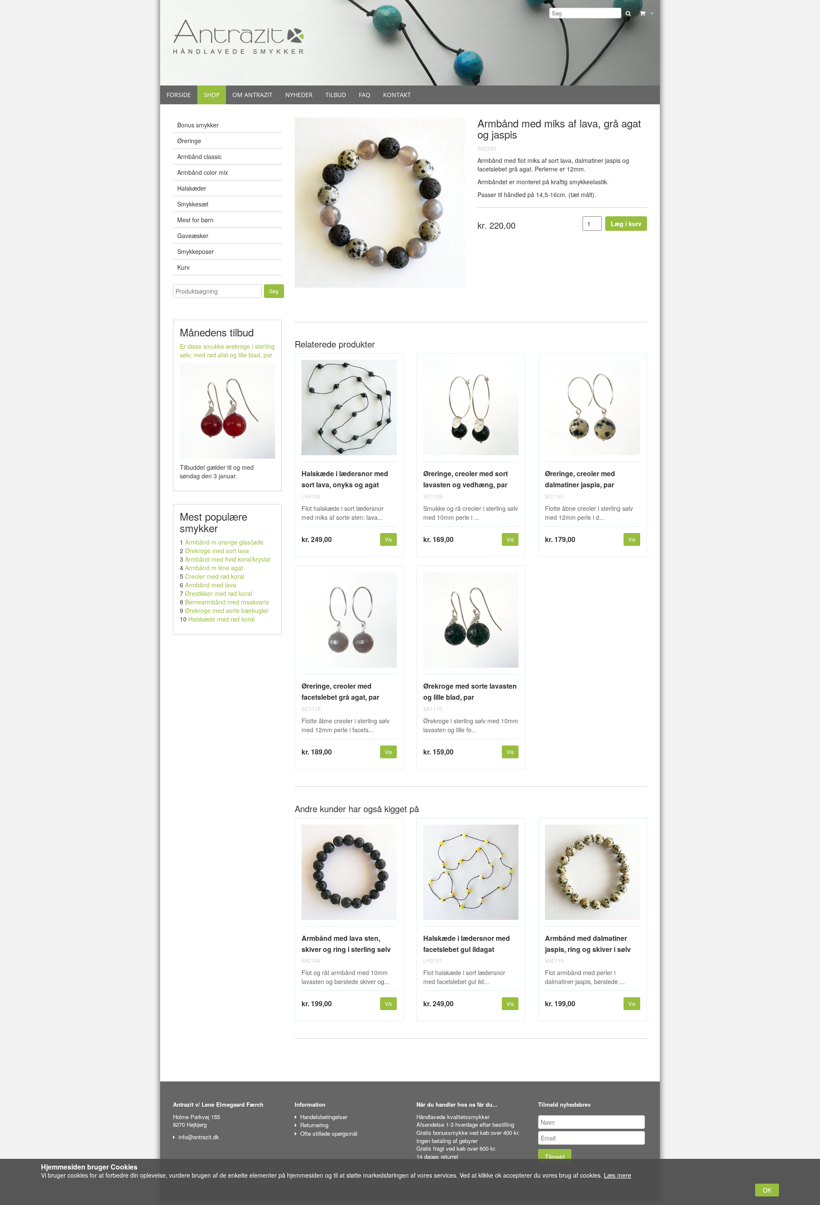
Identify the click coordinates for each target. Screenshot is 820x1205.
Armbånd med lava (210, 584)
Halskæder (191, 188)
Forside (179, 95)
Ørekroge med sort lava (217, 550)
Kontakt (397, 95)
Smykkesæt (192, 204)
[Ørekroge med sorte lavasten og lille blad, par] (470, 623)
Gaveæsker (192, 235)
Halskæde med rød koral (221, 619)
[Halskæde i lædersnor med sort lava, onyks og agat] (349, 411)
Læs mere (617, 1175)
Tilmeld (555, 1156)
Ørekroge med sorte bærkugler (227, 610)
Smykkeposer (195, 251)
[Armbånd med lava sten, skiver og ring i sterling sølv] (349, 876)
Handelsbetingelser (323, 1117)
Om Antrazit (252, 95)
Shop (212, 95)
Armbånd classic (199, 156)
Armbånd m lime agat (214, 567)
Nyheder (299, 95)
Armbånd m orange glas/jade (224, 542)
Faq (364, 95)
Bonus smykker (198, 125)
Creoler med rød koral (214, 576)
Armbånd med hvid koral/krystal (227, 559)
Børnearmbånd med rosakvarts (227, 602)
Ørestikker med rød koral (218, 593)
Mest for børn (195, 219)
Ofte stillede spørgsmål (328, 1133)
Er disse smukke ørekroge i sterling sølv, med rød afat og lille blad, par (227, 350)
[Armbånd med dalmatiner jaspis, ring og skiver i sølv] (592, 876)
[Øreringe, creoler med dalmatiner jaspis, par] (592, 411)
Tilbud (335, 95)
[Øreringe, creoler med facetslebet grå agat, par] (349, 623)
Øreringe (189, 140)
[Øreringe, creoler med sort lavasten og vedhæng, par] (470, 411)
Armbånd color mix (202, 172)
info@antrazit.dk (199, 1137)
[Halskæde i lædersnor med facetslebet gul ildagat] (470, 876)
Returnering (314, 1125)
